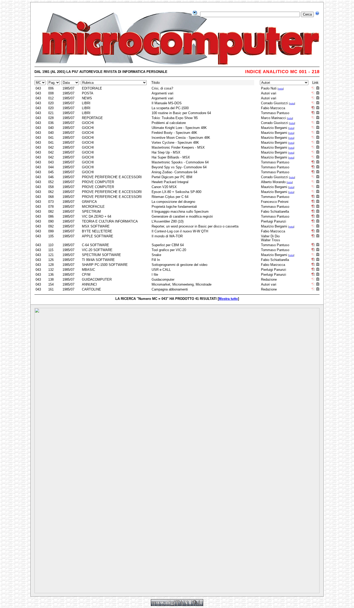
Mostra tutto (228, 299)
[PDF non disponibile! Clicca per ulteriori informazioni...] (313, 88)
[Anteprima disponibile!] (317, 88)
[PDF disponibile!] (313, 108)
